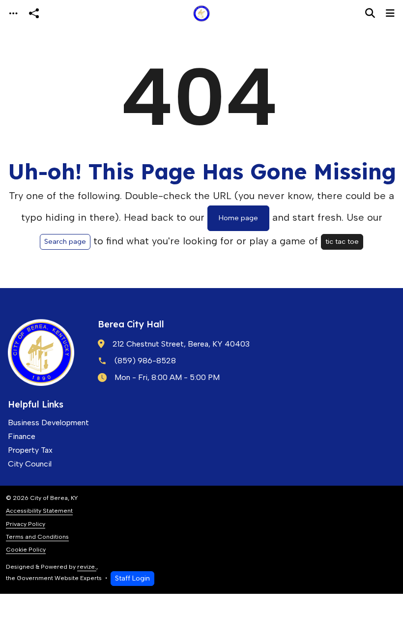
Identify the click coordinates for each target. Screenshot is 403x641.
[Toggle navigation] (13, 13)
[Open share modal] (34, 13)
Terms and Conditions (37, 536)
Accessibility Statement (39, 510)
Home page (238, 217)
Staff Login (132, 578)
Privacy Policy (25, 523)
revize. (86, 566)
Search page (65, 241)
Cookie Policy (26, 549)
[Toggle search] (370, 13)
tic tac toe (342, 241)
